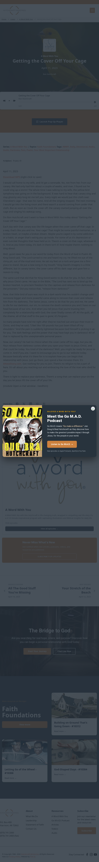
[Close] (93, 409)
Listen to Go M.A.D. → (62, 444)
